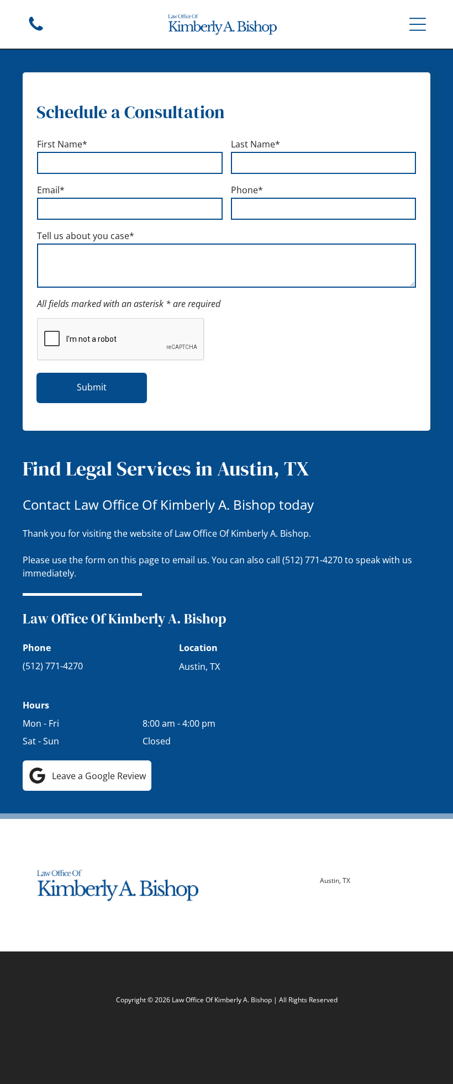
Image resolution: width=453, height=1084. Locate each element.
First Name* (62, 144)
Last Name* (255, 144)
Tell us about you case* (85, 236)
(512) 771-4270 (312, 560)
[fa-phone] (36, 30)
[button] (417, 24)
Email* (51, 190)
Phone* (247, 190)
